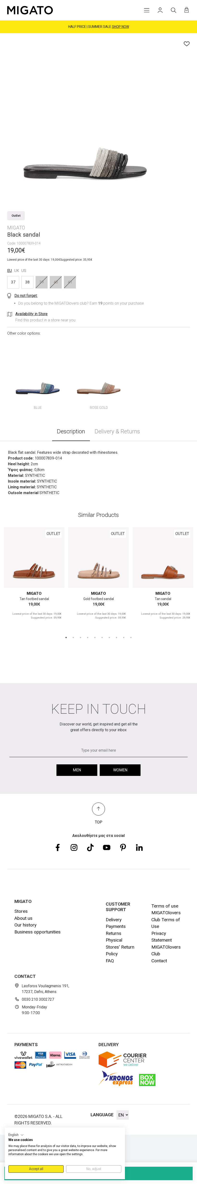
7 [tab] (109, 637)
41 (70, 282)
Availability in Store (31, 314)
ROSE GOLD (99, 408)
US (23, 270)
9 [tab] (123, 637)
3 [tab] (80, 637)
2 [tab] (73, 637)
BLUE (38, 408)
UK (16, 270)
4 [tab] (87, 637)
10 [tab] (131, 637)
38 (27, 282)
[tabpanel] (34, 577)
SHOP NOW (120, 27)
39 (41, 282)
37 (13, 282)
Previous (13, 557)
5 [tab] (94, 637)
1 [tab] (66, 637)
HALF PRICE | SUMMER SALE (98, 27)
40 (56, 282)
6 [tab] (102, 637)
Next (55, 557)
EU (9, 270)
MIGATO (34, 593)
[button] (16, 1135)
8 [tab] (116, 637)
